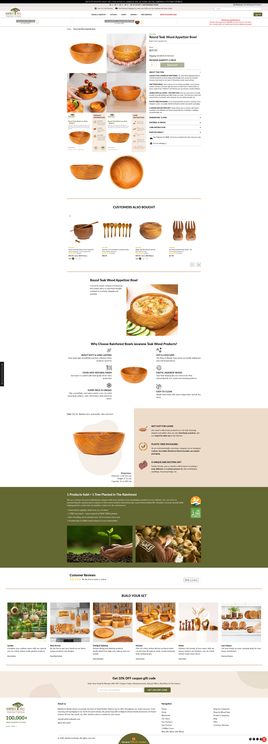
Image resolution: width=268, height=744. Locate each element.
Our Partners (167, 722)
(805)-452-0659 (64, 723)
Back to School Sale (168, 14)
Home (123, 14)
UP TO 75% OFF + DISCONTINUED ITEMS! (144, 5)
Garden (133, 14)
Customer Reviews (221, 725)
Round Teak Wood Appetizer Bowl (84, 29)
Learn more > (11, 726)
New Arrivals (146, 14)
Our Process (167, 725)
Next (198, 264)
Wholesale (166, 715)
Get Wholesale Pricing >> (249, 5)
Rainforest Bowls (72, 738)
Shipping (152, 56)
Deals (164, 712)
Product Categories (221, 715)
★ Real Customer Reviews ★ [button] (2, 374)
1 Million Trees (168, 728)
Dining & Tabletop (98, 14)
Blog (215, 718)
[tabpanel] (87, 53)
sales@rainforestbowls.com (69, 719)
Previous (192, 264)
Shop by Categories (221, 709)
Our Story (166, 718)
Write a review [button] (191, 580)
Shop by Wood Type (221, 712)
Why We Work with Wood (173, 731)
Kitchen (113, 14)
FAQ (215, 722)
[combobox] (237, 8)
